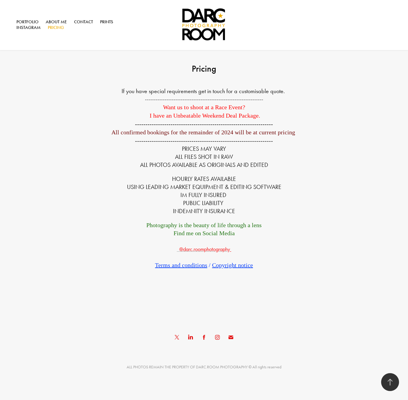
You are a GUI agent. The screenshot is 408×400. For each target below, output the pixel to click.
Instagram (28, 27)
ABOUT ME (56, 21)
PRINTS (106, 21)
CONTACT (83, 21)
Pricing (56, 27)
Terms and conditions (181, 265)
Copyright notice (232, 265)
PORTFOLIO (27, 21)
